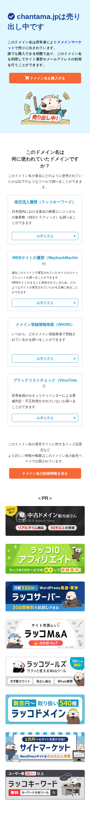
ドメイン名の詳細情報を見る (45, 473)
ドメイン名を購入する (47, 78)
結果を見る (45, 236)
